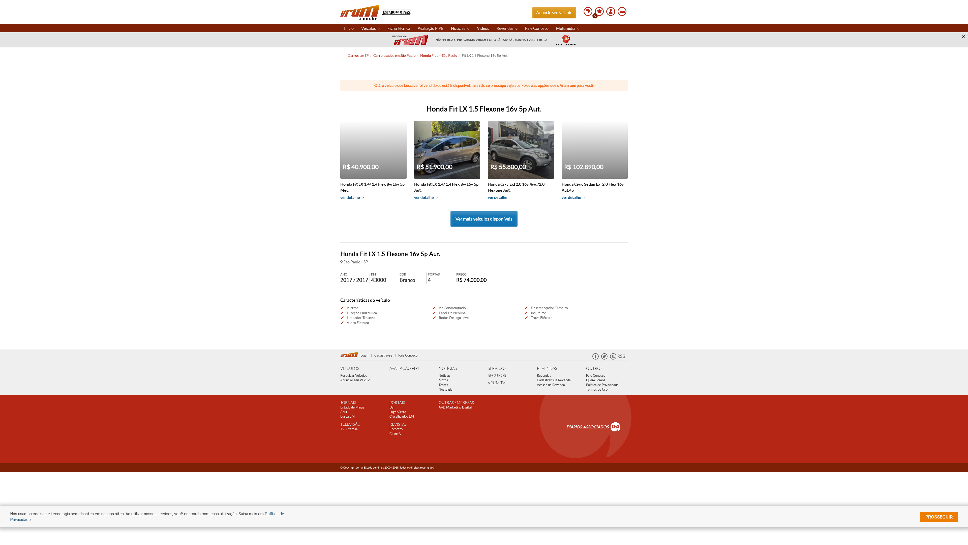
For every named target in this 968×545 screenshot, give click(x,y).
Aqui (343, 412)
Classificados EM (401, 416)
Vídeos (483, 28)
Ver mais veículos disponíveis (484, 219)
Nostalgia (445, 389)
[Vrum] (350, 354)
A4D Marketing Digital (455, 407)
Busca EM (347, 416)
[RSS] (617, 358)
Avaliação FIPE (430, 28)
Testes (443, 385)
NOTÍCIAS (448, 368)
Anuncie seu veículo (554, 12)
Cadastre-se (383, 355)
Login (364, 355)
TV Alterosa (349, 429)
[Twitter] (604, 358)
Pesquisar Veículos (353, 375)
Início (349, 28)
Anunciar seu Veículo (355, 380)
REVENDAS (547, 368)
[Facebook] (595, 358)
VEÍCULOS (349, 368)
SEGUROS (497, 375)
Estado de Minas (352, 407)
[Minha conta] (610, 11)
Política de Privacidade (602, 385)
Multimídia (566, 28)
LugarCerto (397, 412)
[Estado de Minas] (396, 12)
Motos (443, 380)
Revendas (505, 28)
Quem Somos (595, 380)
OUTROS (594, 368)
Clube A (395, 434)
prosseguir (939, 517)
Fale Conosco (537, 28)
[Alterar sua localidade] (588, 11)
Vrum (359, 12)
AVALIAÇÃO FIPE (404, 368)
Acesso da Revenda (551, 385)
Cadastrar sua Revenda (554, 380)
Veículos (369, 28)
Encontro (396, 429)
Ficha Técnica (398, 28)
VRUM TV (496, 383)
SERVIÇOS (497, 368)
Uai (391, 407)
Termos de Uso (597, 389)
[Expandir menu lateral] (622, 11)
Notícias (458, 28)
